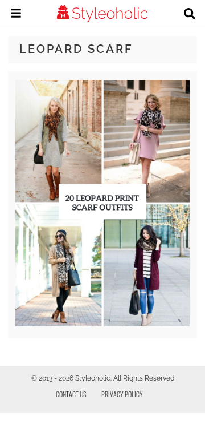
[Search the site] (189, 15)
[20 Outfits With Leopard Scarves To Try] (102, 323)
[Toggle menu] (16, 14)
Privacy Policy (122, 394)
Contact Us (71, 394)
